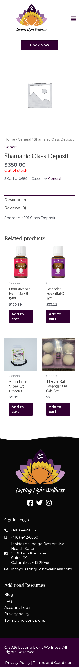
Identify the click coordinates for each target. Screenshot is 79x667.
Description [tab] (15, 199)
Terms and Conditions (54, 662)
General (24, 139)
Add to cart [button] (17, 316)
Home (9, 139)
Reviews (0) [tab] (15, 208)
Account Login (18, 607)
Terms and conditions (24, 620)
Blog (8, 594)
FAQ (8, 601)
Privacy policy (16, 614)
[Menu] (73, 17)
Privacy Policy (17, 662)
